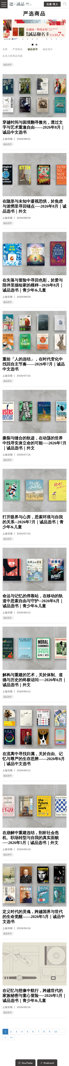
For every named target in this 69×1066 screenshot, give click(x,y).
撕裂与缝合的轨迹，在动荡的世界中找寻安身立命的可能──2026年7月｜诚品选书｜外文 (34, 443)
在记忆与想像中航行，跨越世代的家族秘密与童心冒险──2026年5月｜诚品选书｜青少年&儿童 (34, 995)
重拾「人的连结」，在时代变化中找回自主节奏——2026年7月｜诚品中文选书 (34, 364)
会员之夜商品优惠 (13, 56)
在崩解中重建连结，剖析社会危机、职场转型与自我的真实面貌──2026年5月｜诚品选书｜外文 (31, 838)
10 (55, 1031)
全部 (5, 49)
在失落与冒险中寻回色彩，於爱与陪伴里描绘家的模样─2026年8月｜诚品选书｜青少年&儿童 (33, 285)
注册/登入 (52, 4)
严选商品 (18, 49)
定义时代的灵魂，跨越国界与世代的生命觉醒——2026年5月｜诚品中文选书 (34, 916)
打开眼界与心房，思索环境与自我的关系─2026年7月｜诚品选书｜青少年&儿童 (33, 522)
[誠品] (21, 3)
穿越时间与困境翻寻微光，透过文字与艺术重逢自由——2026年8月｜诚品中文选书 (34, 127)
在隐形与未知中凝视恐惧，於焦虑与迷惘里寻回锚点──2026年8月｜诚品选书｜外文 (34, 206)
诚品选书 (33, 49)
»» (11, 1037)
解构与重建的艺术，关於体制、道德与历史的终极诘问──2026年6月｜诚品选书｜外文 (34, 680)
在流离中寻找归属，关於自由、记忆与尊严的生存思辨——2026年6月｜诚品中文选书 (34, 759)
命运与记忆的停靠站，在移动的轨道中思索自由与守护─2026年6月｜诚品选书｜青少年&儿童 (33, 601)
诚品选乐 (48, 49)
